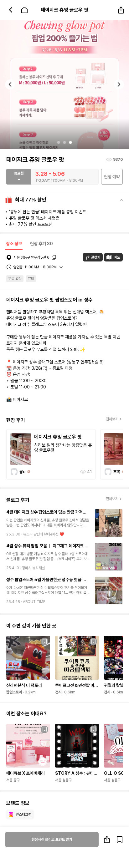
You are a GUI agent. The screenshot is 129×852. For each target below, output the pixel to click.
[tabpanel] (64, 540)
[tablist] (29, 244)
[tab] (14, 244)
